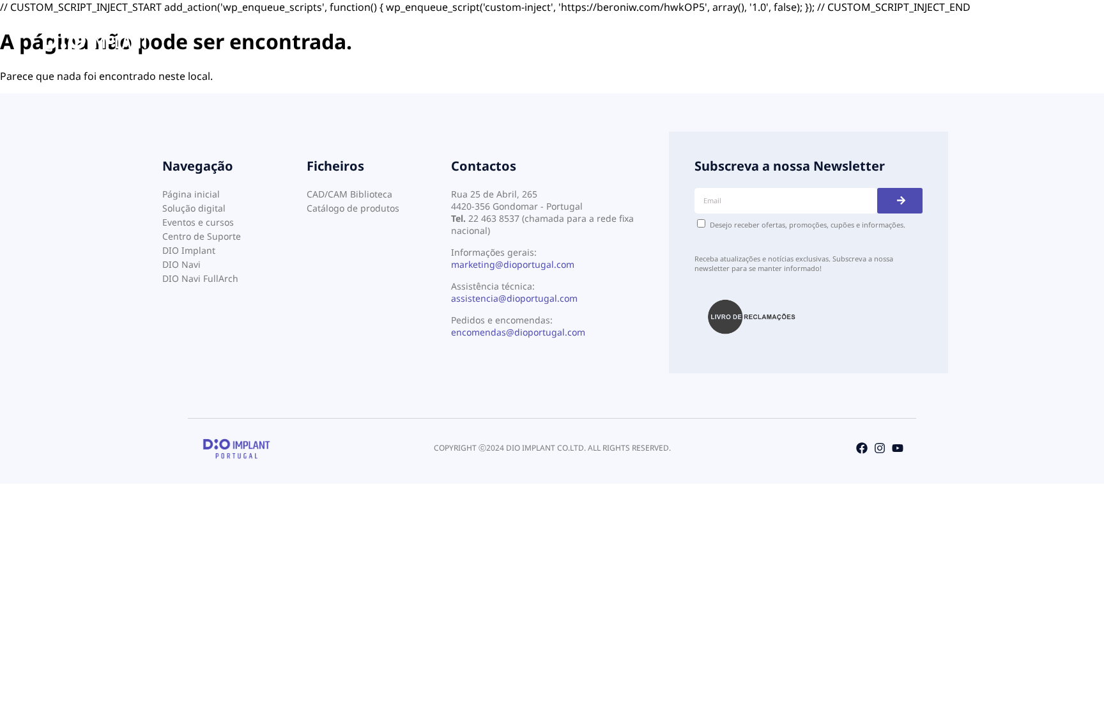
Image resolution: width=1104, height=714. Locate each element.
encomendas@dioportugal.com (518, 332)
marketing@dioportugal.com (512, 264)
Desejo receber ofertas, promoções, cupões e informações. (807, 224)
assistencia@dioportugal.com (514, 298)
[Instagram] (879, 448)
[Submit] (900, 200)
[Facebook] (862, 448)
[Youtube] (897, 448)
